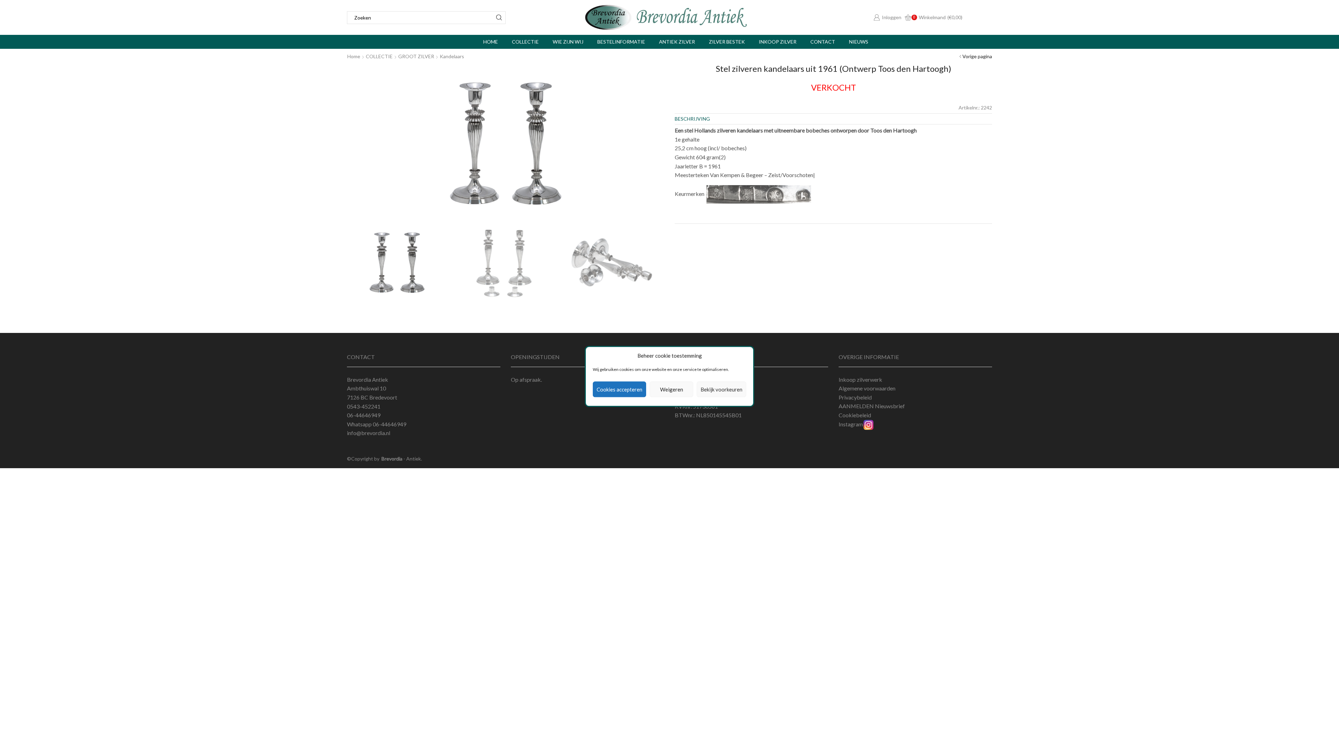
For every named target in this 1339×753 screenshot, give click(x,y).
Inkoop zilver (777, 42)
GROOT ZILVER (416, 56)
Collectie (525, 42)
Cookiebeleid (855, 415)
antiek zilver (677, 42)
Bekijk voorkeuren (721, 389)
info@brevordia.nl (368, 432)
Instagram (851, 424)
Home (490, 42)
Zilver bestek (727, 42)
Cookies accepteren (619, 389)
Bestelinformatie (621, 42)
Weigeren (671, 389)
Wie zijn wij (568, 42)
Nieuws (858, 42)
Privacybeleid (855, 397)
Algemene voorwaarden (867, 388)
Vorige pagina (977, 56)
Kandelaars (452, 56)
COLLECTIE (379, 56)
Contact (822, 42)
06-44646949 (389, 424)
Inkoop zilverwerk (860, 379)
